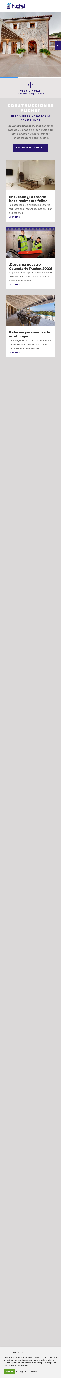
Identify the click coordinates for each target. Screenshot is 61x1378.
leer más (14, 217)
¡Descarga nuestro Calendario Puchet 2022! (30, 266)
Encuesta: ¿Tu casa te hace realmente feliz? (28, 199)
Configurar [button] (21, 1371)
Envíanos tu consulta (30, 147)
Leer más (34, 1371)
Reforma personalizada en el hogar (29, 334)
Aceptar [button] (9, 1371)
